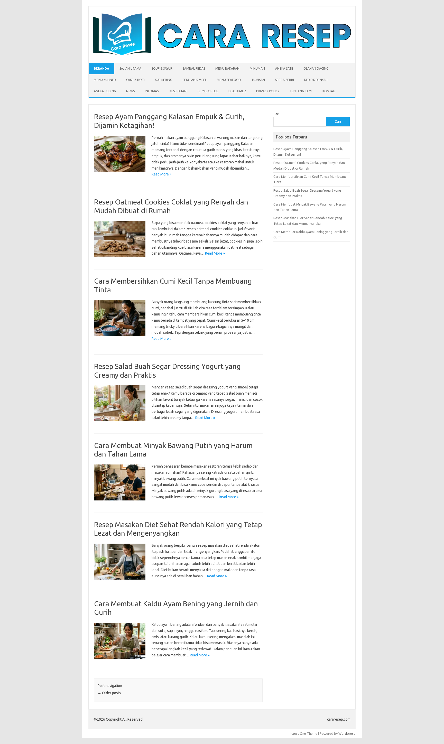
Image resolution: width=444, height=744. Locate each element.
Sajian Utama (130, 68)
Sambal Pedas (194, 68)
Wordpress (346, 733)
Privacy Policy (267, 91)
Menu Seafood (229, 79)
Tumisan (258, 79)
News (130, 91)
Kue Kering (163, 79)
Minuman (257, 68)
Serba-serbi (284, 79)
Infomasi (152, 91)
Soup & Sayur (162, 68)
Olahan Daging (315, 68)
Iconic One (298, 733)
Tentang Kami (301, 91)
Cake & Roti (135, 79)
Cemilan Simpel (194, 79)
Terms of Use (207, 91)
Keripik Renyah (316, 79)
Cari (276, 114)
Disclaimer (237, 91)
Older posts (109, 693)
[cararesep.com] (222, 54)
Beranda (101, 68)
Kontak (328, 91)
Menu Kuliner (105, 79)
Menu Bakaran (227, 68)
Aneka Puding (105, 91)
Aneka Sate (284, 68)
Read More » (161, 174)
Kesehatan (178, 91)
